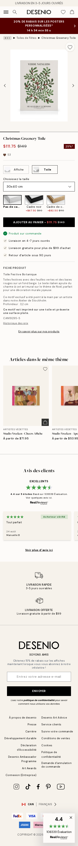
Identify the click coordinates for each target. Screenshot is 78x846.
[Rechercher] (14, 12)
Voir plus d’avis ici (39, 550)
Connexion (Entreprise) (21, 775)
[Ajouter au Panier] (45, 422)
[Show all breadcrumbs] (7, 38)
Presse (32, 724)
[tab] (10, 130)
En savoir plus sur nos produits (38, 331)
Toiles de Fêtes (27, 38)
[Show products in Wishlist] (63, 12)
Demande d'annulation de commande (56, 764)
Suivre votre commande (57, 731)
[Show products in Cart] (72, 12)
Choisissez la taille (16, 179)
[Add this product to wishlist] (70, 47)
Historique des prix (15, 323)
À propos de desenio (23, 717)
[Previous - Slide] (5, 85)
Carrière (31, 731)
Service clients (51, 724)
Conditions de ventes (55, 738)
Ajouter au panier (39, 222)
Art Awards (29, 768)
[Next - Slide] (73, 85)
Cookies (46, 745)
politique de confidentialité (39, 700)
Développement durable (20, 738)
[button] (59, 828)
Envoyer (39, 691)
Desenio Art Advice (54, 717)
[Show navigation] (6, 12)
